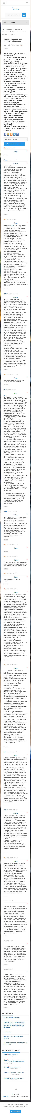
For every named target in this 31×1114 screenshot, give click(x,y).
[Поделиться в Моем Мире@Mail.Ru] (8, 134)
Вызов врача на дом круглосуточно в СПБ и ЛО (15, 1043)
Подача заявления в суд (12, 1018)
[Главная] (3, 29)
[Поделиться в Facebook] (5, 134)
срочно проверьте (18, 1078)
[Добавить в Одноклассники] (11, 134)
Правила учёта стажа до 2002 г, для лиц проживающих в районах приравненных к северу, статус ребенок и (14, 1024)
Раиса (11, 1067)
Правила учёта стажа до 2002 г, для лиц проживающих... (16, 1060)
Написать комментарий (15, 144)
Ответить (6, 155)
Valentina (13, 1072)
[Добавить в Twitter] (14, 134)
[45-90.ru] (15, 9)
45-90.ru (5, 1096)
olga (6, 48)
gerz (9, 1054)
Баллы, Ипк (7, 1032)
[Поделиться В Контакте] (17, 134)
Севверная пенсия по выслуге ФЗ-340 (13, 1037)
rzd (5, 390)
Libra (5, 160)
